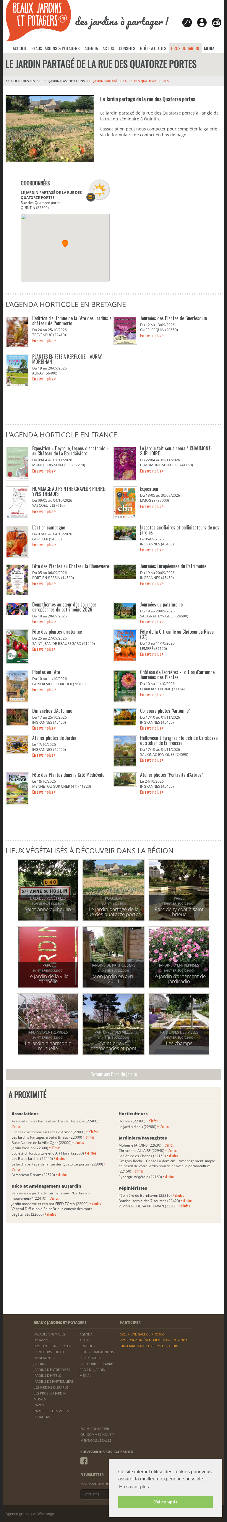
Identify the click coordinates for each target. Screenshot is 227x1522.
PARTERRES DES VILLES (51, 1411)
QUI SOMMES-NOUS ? (97, 1434)
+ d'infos (92, 1131)
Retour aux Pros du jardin (113, 1074)
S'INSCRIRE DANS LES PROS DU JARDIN (149, 1346)
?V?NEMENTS (43, 1358)
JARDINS (40, 1363)
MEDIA (209, 48)
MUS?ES (40, 1399)
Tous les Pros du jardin (40, 81)
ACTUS (108, 48)
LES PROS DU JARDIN (50, 1393)
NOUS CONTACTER (94, 1428)
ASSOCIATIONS (74, 81)
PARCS (39, 1405)
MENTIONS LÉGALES (95, 1440)
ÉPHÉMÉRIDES (90, 1358)
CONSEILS (127, 48)
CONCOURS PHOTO (49, 1352)
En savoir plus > (44, 340)
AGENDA (91, 48)
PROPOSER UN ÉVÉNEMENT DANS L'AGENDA (153, 1340)
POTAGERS (42, 1417)
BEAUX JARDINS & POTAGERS (55, 48)
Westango (46, 1513)
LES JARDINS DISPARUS (51, 1387)
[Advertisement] (161, 222)
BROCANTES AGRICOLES (52, 1346)
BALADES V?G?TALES (49, 1334)
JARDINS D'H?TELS (47, 1375)
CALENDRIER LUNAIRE (96, 1363)
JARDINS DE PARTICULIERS (54, 1381)
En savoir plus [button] (134, 1486)
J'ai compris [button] (165, 1502)
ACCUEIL (20, 48)
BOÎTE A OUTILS (153, 48)
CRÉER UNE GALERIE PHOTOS (142, 1334)
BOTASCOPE (43, 1340)
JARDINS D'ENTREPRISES (52, 1369)
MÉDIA (85, 1375)
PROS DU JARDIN (185, 48)
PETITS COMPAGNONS (97, 1352)
